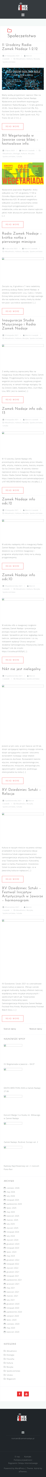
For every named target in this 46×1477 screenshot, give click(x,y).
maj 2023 (11, 1256)
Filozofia (10, 1359)
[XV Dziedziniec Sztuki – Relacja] (23, 827)
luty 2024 (11, 1236)
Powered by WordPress (14, 1468)
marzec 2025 (12, 1220)
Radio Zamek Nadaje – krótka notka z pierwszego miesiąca (22, 238)
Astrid (36, 1468)
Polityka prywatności (23, 1460)
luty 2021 (11, 1300)
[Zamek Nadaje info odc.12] (23, 529)
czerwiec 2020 (13, 1324)
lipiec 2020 (11, 1320)
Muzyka (37, 59)
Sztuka (19, 156)
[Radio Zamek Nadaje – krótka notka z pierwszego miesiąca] (23, 269)
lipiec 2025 (11, 1208)
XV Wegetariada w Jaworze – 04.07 (19, 1064)
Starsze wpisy (10, 1029)
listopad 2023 (13, 1248)
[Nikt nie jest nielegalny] (23, 712)
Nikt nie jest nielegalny (21, 669)
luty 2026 (11, 1196)
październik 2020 (14, 1312)
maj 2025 (11, 1212)
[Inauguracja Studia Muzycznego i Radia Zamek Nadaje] (23, 355)
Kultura (30, 59)
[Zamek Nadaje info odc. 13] (23, 442)
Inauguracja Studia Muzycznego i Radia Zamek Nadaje (19, 324)
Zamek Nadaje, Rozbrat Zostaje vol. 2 (21, 1142)
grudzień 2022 (13, 1260)
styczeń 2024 (12, 1240)
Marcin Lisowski (28, 150)
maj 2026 (11, 1192)
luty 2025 (11, 1224)
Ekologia (16, 153)
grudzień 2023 (13, 1244)
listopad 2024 (13, 1232)
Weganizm (11, 1379)
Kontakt (27, 1456)
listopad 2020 (13, 1308)
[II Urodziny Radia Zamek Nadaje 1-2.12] (23, 78)
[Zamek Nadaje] (22, 1417)
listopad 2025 (13, 1200)
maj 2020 (11, 1328)
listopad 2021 (13, 1276)
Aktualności (21, 59)
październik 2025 (14, 1204)
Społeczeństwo (9, 62)
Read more (13, 126)
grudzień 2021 (13, 1272)
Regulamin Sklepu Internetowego (23, 1463)
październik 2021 (14, 1280)
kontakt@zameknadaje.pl (23, 1438)
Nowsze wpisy (36, 1029)
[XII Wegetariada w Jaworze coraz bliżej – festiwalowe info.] (23, 173)
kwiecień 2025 (13, 1216)
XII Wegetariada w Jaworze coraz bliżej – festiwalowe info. (20, 140)
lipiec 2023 (11, 1252)
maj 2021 (11, 1288)
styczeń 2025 (12, 1228)
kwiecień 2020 (13, 1332)
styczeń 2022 (12, 1268)
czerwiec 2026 (13, 1188)
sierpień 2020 (13, 1316)
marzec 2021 (12, 1296)
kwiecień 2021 (13, 1292)
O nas (17, 1456)
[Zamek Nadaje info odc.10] (23, 609)
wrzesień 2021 (13, 1284)
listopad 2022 (13, 1264)
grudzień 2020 (13, 1304)
